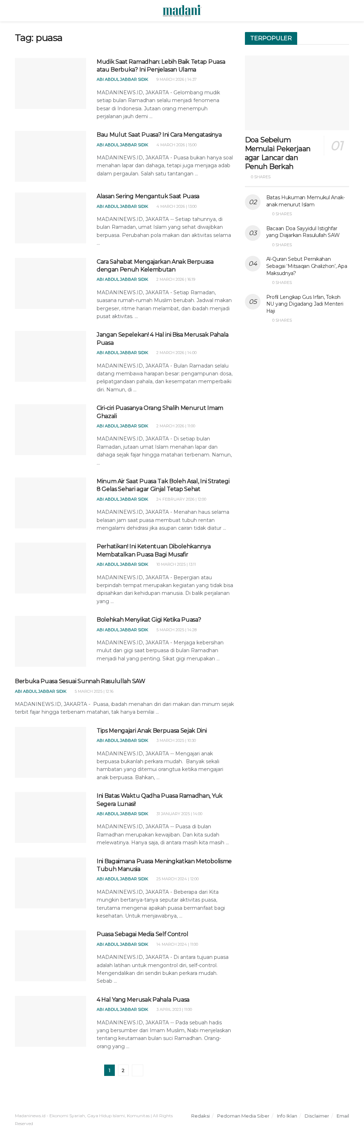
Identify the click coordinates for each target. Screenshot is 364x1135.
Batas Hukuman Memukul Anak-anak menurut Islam (305, 201)
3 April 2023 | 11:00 (173, 1009)
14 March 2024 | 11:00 (176, 944)
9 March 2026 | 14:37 (176, 79)
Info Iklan (287, 1116)
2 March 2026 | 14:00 (176, 352)
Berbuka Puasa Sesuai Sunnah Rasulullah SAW (80, 681)
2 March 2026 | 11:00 (175, 425)
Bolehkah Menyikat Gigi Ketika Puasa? (149, 619)
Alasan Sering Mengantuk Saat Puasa (148, 196)
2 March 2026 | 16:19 (175, 279)
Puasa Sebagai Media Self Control (142, 934)
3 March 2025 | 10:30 (175, 740)
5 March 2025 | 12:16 (93, 691)
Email (343, 1116)
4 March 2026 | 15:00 (176, 144)
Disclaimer (317, 1116)
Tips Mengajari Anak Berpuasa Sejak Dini (152, 730)
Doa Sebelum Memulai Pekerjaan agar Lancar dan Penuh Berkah (278, 153)
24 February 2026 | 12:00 (180, 499)
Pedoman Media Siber (243, 1116)
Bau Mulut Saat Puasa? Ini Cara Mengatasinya (159, 134)
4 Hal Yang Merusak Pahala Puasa (143, 999)
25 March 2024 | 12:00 (177, 878)
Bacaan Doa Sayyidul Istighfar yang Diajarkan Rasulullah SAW (303, 232)
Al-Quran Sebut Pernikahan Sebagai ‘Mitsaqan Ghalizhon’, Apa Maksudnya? (306, 266)
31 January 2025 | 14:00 (178, 813)
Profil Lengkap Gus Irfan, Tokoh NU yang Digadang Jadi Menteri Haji (304, 304)
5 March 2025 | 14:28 (176, 629)
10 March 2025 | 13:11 (175, 564)
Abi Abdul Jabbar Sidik (122, 79)
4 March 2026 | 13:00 (176, 206)
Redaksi (200, 1116)
